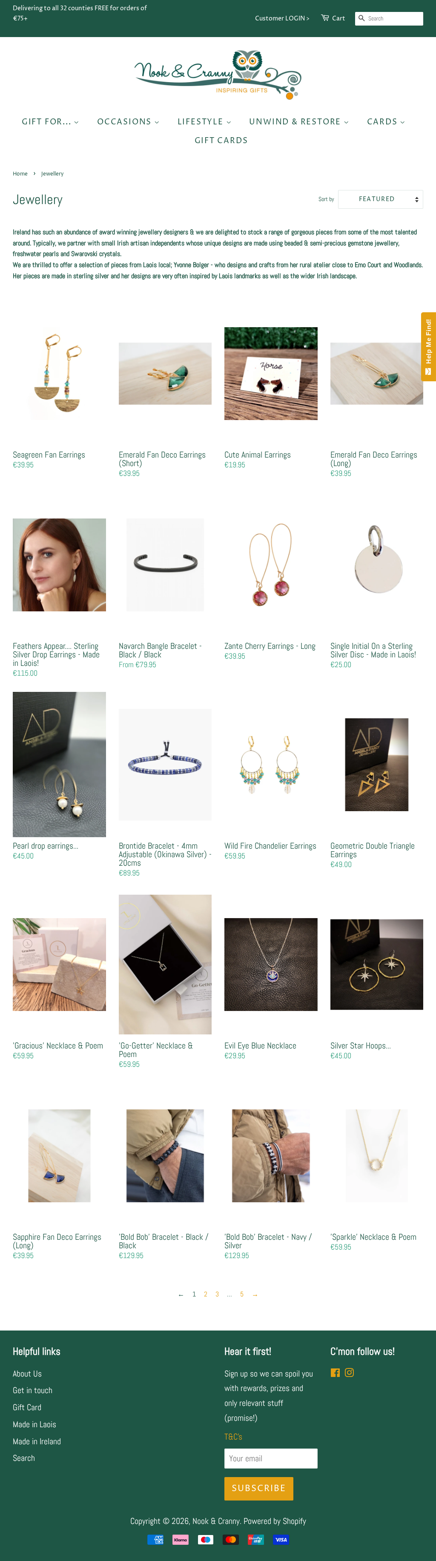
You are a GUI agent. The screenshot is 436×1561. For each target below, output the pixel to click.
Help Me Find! (428, 343)
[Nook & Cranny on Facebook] (335, 1373)
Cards (383, 122)
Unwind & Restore (296, 122)
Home (20, 174)
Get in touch (32, 1390)
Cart (338, 18)
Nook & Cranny (216, 1520)
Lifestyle (202, 122)
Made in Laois (34, 1424)
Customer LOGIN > (282, 18)
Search (24, 1457)
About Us (27, 1373)
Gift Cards (221, 140)
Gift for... (48, 122)
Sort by (326, 199)
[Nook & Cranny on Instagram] (349, 1373)
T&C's (233, 1436)
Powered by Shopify (275, 1520)
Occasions (125, 122)
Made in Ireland (37, 1441)
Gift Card (27, 1407)
